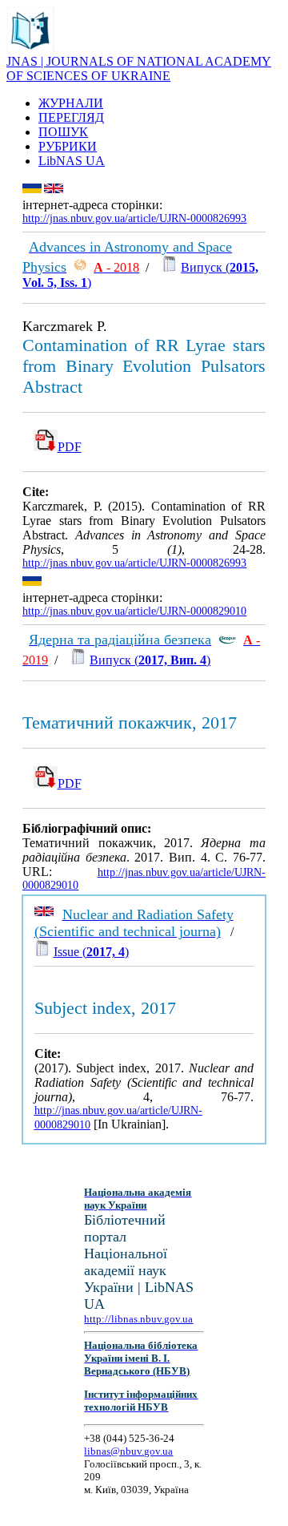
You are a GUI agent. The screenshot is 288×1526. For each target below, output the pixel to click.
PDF (70, 447)
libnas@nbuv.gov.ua (128, 1451)
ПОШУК (63, 132)
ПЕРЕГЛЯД (71, 117)
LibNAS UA (71, 161)
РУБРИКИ (67, 146)
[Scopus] (227, 640)
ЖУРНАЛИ (70, 103)
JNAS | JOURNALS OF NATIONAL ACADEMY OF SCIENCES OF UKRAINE (138, 68)
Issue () (91, 952)
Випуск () (150, 660)
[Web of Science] (80, 267)
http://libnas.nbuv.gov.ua (138, 1319)
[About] (30, 50)
